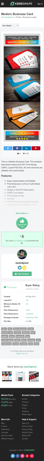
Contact (25, 438)
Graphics (25, 411)
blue (10, 329)
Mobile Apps (27, 414)
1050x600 (29, 313)
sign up (23, 240)
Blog (3, 423)
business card (7, 333)
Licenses (4, 432)
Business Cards (29, 17)
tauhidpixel (9, 17)
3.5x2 (28, 310)
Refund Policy (27, 432)
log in (15, 240)
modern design (7, 340)
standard (24, 344)
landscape (20, 336)
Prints (18, 17)
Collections (5, 429)
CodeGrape (29, 450)
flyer (32, 333)
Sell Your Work (7, 435)
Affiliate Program (7, 438)
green (12, 336)
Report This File (22, 353)
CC (27, 304)
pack (24, 340)
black (4, 329)
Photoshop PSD (32, 317)
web (30, 344)
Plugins (25, 405)
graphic (4, 336)
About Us (25, 423)
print (38, 340)
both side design (20, 329)
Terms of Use (27, 426)
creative (17, 333)
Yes (27, 300)
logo (27, 336)
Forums (4, 426)
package (31, 340)
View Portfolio (23, 274)
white (36, 344)
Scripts (24, 399)
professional (6, 344)
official (17, 340)
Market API (26, 435)
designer (26, 333)
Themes (25, 402)
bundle (30, 329)
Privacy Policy (27, 429)
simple (15, 344)
